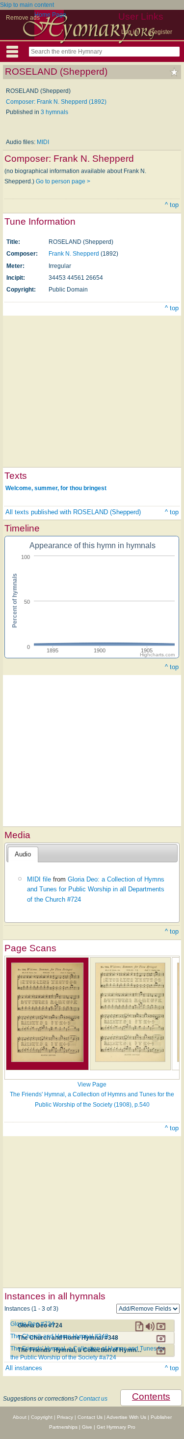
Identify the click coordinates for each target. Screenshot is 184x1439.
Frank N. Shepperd (74, 253)
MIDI (43, 142)
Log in (129, 32)
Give (87, 1427)
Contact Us (90, 1417)
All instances (23, 1368)
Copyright (42, 1417)
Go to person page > (63, 181)
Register (161, 32)
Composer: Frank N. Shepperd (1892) (56, 101)
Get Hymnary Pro (116, 1427)
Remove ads (23, 17)
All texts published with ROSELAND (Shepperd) (73, 512)
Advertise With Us (126, 1417)
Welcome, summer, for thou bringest (55, 488)
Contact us (93, 1398)
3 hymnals (54, 112)
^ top (172, 204)
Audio (23, 854)
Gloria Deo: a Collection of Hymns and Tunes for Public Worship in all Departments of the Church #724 (95, 889)
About (19, 1417)
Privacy (65, 1417)
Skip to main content (27, 4)
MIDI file (39, 879)
